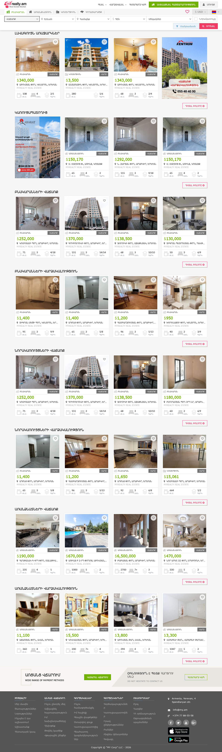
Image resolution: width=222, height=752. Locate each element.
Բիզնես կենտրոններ (116, 734)
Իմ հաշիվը (80, 712)
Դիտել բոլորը (194, 106)
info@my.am (180, 709)
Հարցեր (138, 708)
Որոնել (210, 26)
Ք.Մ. (25, 97)
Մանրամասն (187, 26)
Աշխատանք (22, 726)
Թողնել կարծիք (53, 730)
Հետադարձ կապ (137, 4)
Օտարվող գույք (83, 722)
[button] (22, 19)
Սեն (38, 97)
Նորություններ (23, 713)
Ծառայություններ (25, 708)
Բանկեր (108, 729)
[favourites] (187, 12)
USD (200, 11)
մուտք (210, 4)
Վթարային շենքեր (55, 735)
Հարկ (52, 97)
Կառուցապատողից (86, 726)
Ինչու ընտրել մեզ (54, 704)
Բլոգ (135, 704)
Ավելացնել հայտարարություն (175, 4)
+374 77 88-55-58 (182, 715)
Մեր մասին (21, 704)
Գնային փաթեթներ (85, 717)
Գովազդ (108, 739)
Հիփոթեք (49, 725)
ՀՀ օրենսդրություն (144, 713)
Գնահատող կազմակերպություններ (86, 735)
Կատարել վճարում (97, 677)
